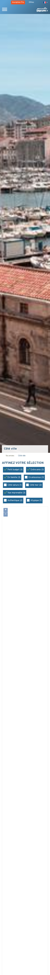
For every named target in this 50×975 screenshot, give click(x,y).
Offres (31, 2)
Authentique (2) (15, 500)
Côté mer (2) (36, 485)
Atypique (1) (36, 500)
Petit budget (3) (15, 469)
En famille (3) (14, 477)
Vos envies (10, 456)
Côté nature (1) (15, 485)
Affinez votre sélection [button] (23, 463)
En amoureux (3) (36, 477)
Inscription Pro (18, 2)
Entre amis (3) (37, 469)
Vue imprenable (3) (16, 493)
